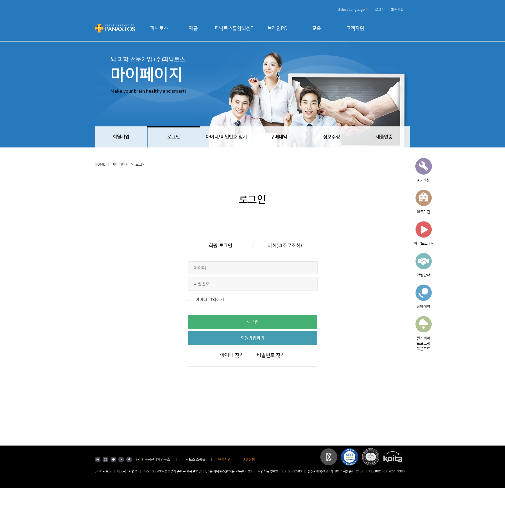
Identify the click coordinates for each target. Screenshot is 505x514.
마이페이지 (120, 164)
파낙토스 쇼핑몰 (194, 459)
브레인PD (277, 28)
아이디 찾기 (232, 355)
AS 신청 (249, 459)
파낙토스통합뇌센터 (235, 28)
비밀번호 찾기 (271, 355)
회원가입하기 (252, 337)
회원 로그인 (220, 246)
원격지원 (224, 459)
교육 (316, 28)
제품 (193, 28)
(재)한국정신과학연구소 (153, 459)
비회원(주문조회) (284, 246)
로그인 (380, 10)
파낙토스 (159, 28)
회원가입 (397, 10)
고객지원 (355, 28)
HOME (100, 164)
